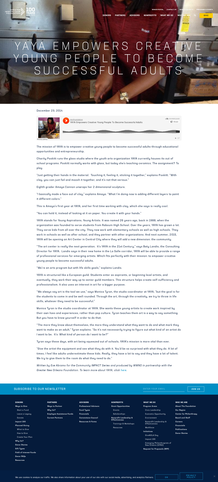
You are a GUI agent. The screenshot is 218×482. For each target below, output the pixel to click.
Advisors (84, 402)
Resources (20, 460)
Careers (179, 422)
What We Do (149, 402)
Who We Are (181, 402)
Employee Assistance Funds (60, 414)
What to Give (23, 429)
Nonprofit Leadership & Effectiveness (122, 419)
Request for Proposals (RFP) (156, 449)
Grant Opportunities (120, 406)
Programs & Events (204, 10)
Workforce (149, 428)
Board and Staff (182, 418)
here (123, 370)
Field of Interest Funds (25, 453)
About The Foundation (185, 406)
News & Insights (186, 10)
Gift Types (20, 449)
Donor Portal (158, 10)
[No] (214, 476)
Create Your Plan (24, 437)
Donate (20, 418)
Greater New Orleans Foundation (20, 9)
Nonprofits (117, 402)
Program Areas (150, 406)
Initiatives (148, 431)
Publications (181, 429)
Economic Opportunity (155, 414)
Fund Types (84, 410)
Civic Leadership (153, 410)
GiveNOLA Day (151, 435)
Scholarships (119, 414)
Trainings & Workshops (123, 424)
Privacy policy (191, 476)
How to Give (22, 433)
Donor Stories (21, 445)
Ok (166, 477)
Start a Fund (23, 410)
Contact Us (171, 10)
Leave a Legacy (24, 414)
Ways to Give (21, 406)
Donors (19, 402)
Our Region (180, 410)
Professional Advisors (89, 406)
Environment (151, 418)
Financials (84, 414)
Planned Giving (22, 426)
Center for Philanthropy (186, 414)
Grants (116, 410)
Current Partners (55, 418)
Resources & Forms (88, 422)
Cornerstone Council (88, 418)
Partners (52, 402)
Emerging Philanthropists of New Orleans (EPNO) (158, 444)
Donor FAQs (20, 456)
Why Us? (19, 441)
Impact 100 (20, 422)
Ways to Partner (54, 406)
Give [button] (206, 16)
